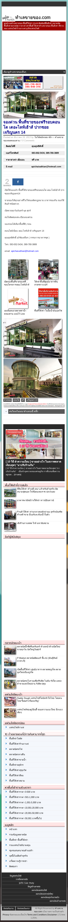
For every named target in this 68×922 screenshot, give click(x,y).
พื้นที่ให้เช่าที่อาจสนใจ (16, 485)
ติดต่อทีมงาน (8, 908)
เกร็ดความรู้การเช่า (18, 861)
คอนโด (16, 400)
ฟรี (23, 400)
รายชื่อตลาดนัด (22, 879)
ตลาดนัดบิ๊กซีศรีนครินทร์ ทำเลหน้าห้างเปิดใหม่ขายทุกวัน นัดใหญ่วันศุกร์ (38, 648)
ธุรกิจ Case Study (26, 883)
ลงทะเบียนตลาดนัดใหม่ (44, 893)
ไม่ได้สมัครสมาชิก (43, 137)
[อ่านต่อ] (17, 474)
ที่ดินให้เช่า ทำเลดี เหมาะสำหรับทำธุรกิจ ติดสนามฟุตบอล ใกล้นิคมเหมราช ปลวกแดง (37, 490)
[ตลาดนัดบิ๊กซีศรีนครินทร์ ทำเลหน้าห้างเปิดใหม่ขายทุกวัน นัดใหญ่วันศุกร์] (10, 653)
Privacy (6, 915)
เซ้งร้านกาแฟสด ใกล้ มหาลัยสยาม (33, 523)
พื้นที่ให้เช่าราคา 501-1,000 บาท (24, 797)
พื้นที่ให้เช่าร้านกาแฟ (19, 744)
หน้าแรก (13, 829)
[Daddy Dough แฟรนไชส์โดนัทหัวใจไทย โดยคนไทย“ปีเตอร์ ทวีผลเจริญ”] (10, 705)
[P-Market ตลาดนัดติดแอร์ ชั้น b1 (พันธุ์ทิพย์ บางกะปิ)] (10, 665)
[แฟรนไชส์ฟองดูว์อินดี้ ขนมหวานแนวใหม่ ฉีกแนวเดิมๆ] (10, 716)
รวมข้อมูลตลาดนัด (18, 834)
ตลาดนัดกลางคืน (17, 754)
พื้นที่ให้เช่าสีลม (16, 775)
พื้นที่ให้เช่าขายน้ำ (17, 760)
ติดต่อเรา (13, 866)
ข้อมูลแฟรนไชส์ (15, 875)
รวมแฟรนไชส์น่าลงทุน (19, 845)
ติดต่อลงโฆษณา (23, 908)
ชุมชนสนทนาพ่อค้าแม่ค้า (21, 850)
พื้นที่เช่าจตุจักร (16, 765)
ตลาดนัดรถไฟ (15, 749)
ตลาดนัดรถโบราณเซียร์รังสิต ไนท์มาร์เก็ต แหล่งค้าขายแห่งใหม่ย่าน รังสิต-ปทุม (39, 682)
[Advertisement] (34, 50)
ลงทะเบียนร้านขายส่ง (58, 901)
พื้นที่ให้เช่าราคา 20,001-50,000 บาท (26, 813)
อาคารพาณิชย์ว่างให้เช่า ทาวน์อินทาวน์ (35, 500)
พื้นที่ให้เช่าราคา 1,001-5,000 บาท (25, 802)
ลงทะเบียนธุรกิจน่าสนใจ (50, 897)
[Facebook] (17, 181)
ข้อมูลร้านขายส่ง (34, 886)
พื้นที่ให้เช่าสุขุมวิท (17, 770)
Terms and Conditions (37, 915)
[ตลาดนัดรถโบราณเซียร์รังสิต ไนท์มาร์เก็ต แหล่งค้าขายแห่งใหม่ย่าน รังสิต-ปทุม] (10, 688)
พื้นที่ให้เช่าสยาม (17, 781)
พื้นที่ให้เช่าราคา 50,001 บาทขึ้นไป (25, 818)
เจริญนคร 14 (32, 400)
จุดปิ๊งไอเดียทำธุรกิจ (18, 856)
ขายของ (7, 400)
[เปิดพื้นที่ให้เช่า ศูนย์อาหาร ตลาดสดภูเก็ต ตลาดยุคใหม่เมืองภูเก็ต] (10, 676)
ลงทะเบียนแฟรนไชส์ (39, 890)
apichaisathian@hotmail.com (25, 251)
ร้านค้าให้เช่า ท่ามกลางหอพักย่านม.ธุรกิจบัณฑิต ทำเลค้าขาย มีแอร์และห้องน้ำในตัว (39, 513)
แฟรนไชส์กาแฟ (16, 727)
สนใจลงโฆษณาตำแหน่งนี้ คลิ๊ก (23, 411)
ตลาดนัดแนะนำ (13, 643)
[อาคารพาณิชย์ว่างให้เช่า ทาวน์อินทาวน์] (10, 507)
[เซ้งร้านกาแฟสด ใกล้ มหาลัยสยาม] (10, 530)
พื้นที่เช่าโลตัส (15, 738)
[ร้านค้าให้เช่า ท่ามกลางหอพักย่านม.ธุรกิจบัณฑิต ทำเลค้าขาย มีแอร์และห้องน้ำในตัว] (10, 518)
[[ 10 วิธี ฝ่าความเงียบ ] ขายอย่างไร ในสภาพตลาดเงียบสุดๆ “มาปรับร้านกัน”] (34, 458)
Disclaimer (52, 915)
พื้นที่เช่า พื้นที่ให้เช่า (18, 840)
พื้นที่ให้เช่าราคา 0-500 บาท (22, 792)
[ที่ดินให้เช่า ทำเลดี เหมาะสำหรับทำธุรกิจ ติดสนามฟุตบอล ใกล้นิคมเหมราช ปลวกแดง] (10, 496)
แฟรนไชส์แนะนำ (13, 694)
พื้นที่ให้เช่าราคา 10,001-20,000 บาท (26, 808)
